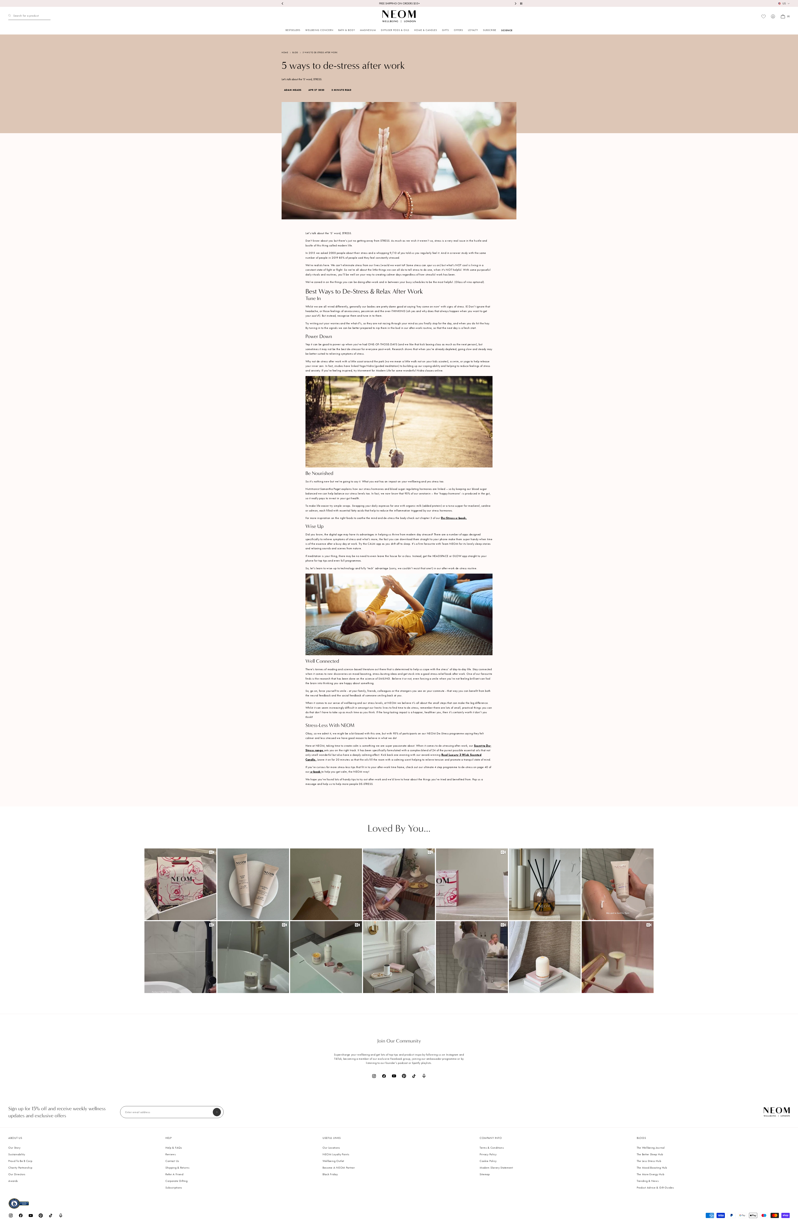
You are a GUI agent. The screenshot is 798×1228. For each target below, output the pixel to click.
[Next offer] (515, 3)
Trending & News (648, 1181)
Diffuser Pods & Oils (395, 30)
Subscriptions (173, 1187)
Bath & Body (346, 30)
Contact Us (172, 1161)
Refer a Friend (174, 1174)
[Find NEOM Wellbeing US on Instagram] (374, 1076)
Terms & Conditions (492, 1147)
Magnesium (368, 30)
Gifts (445, 30)
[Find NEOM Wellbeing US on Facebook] (384, 1076)
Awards (13, 1181)
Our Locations (331, 1147)
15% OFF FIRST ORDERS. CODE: (399, 3)
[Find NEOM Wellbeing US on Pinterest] (403, 1075)
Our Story (14, 1147)
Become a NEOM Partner (339, 1167)
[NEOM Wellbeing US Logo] (399, 16)
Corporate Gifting (176, 1181)
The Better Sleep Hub (650, 1154)
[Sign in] (773, 16)
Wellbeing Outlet (333, 1161)
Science (506, 30)
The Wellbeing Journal (651, 1147)
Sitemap (485, 1174)
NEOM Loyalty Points (336, 1154)
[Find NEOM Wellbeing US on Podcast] (423, 1076)
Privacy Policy (488, 1154)
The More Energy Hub (650, 1174)
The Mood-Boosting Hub (652, 1167)
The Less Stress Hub (649, 1161)
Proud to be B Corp (20, 1161)
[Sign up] (217, 1112)
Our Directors (16, 1174)
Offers (458, 30)
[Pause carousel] (521, 3)
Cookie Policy (488, 1161)
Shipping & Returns (177, 1167)
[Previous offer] (282, 3)
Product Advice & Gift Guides (655, 1187)
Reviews (170, 1154)
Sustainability (16, 1154)
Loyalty (473, 30)
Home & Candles (425, 30)
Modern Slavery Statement (496, 1167)
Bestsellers (293, 30)
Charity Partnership (20, 1167)
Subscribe (489, 30)
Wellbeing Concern (319, 30)
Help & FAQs (173, 1147)
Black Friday (330, 1174)
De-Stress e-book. (454, 518)
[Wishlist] (763, 16)
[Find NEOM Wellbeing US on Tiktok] (413, 1076)
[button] (180, 884)
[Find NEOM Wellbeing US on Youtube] (394, 1075)
